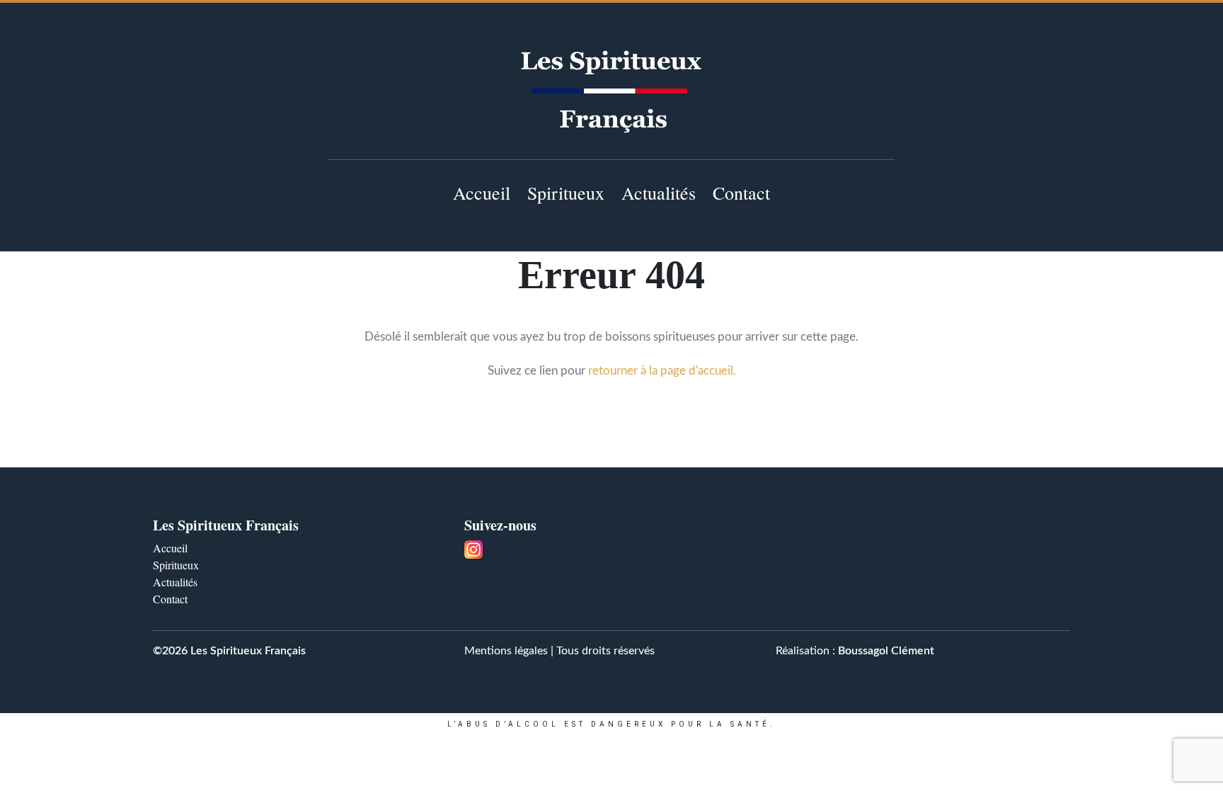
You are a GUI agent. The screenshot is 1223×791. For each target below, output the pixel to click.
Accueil (481, 193)
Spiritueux (565, 193)
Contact (741, 193)
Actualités (658, 193)
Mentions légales (506, 650)
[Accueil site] (611, 91)
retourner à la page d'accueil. (662, 371)
